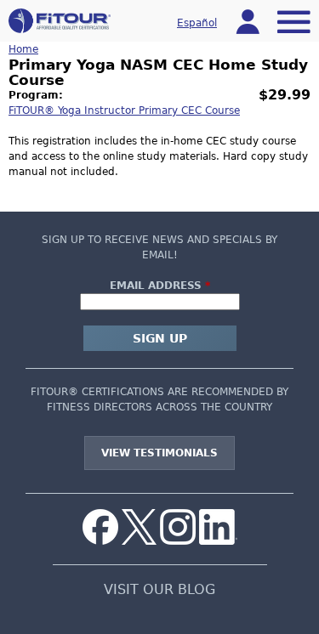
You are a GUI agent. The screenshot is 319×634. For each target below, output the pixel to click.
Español (197, 23)
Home (23, 49)
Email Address (160, 286)
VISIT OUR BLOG (159, 589)
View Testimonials (159, 453)
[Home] (60, 21)
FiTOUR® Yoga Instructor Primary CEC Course (124, 110)
